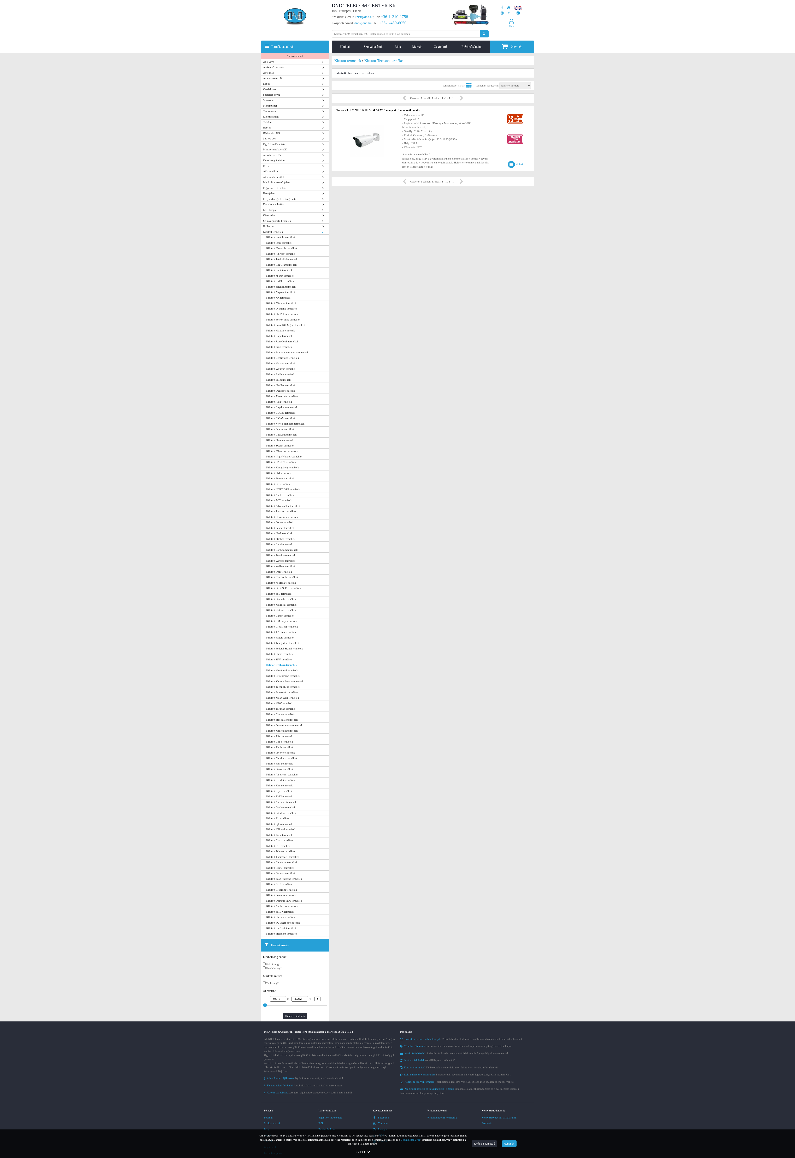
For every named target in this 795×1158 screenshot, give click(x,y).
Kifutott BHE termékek (279, 884)
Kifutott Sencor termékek (280, 527)
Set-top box (269, 138)
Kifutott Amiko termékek (280, 495)
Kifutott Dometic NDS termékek (284, 900)
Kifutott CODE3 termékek (280, 412)
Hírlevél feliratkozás (295, 1016)
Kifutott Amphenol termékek (282, 774)
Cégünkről (441, 46)
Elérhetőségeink (471, 46)
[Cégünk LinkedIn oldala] (518, 13)
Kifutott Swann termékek (280, 445)
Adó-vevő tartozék (273, 67)
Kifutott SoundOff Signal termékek (285, 324)
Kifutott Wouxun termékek (281, 368)
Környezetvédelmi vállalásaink (499, 1117)
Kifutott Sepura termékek (280, 429)
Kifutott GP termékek (278, 484)
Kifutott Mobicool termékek (282, 670)
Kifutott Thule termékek (279, 747)
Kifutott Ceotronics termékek (282, 357)
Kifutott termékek (273, 231)
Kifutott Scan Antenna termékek (284, 878)
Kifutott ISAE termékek (279, 533)
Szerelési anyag (272, 94)
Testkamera (269, 111)
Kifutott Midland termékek (281, 303)
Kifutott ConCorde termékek (282, 577)
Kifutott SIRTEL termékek (281, 286)
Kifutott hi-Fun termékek (280, 275)
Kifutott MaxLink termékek (281, 604)
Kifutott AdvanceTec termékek (283, 506)
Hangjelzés (269, 193)
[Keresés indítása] (484, 33)
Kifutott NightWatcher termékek (284, 456)
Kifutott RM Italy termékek (281, 621)
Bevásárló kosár (327, 1129)
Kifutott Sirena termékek (280, 440)
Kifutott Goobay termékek (281, 807)
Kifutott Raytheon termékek (282, 407)
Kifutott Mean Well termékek (282, 697)
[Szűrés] (315, 998)
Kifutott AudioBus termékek (282, 906)
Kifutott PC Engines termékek (283, 922)
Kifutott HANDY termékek (281, 462)
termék (516, 46)
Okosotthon (269, 215)
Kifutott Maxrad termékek (280, 363)
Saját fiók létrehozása (330, 1117)
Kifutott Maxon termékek (280, 330)
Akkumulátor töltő (273, 177)
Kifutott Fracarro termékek (281, 895)
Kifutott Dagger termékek (280, 390)
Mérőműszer (270, 105)
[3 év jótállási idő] (515, 115)
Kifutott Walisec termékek (280, 566)
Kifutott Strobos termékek (280, 538)
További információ (484, 1143)
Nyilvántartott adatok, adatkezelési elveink (304, 1078)
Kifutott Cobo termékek (279, 741)
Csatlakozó (269, 89)
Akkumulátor (270, 171)
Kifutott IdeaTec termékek (280, 385)
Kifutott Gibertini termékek (281, 889)
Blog (398, 46)
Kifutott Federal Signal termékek (284, 648)
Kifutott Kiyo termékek (279, 791)
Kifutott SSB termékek (279, 593)
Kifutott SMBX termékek (280, 911)
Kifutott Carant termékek (280, 615)
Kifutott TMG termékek (279, 796)
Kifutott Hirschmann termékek (283, 675)
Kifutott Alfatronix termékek (282, 396)
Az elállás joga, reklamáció (429, 1060)
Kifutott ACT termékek (279, 500)
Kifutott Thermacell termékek (282, 856)
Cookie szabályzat (411, 1139)
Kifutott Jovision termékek (281, 511)
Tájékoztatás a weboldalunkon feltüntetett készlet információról (451, 1067)
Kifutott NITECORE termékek (283, 489)
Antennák (268, 72)
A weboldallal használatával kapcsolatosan (303, 1085)
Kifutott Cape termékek (279, 335)
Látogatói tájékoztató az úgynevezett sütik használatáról (308, 1092)
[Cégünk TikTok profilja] (508, 13)
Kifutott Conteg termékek (280, 714)
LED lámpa (269, 209)
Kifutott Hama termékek (279, 653)
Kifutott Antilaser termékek (281, 802)
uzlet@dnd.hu (364, 17)
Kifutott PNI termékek (278, 473)
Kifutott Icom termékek (279, 242)
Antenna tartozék (272, 78)
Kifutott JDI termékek (278, 297)
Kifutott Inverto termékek (280, 752)
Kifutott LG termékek (278, 845)
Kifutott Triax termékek (279, 736)
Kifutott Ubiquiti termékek (281, 610)
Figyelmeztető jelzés (274, 188)
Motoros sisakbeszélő (275, 149)
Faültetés (487, 1123)
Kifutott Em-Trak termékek (281, 928)
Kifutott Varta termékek (279, 834)
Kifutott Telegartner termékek (282, 642)
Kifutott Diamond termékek (281, 308)
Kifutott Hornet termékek (280, 867)
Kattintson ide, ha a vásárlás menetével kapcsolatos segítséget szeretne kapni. (458, 1046)
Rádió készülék (272, 133)
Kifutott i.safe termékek (279, 270)
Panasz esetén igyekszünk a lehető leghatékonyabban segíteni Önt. (457, 1074)
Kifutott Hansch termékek (280, 917)
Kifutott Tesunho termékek (281, 708)
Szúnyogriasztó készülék (277, 220)
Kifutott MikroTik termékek (282, 730)
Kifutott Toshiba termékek (281, 555)
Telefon (267, 122)
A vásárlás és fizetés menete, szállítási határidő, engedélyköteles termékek (457, 1053)
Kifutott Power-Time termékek (283, 319)
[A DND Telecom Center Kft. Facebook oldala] (502, 7)
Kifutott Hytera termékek (280, 637)
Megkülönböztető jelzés (276, 182)
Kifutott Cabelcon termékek (282, 862)
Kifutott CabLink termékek (281, 434)
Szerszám (268, 100)
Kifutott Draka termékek (279, 769)
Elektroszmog (271, 116)
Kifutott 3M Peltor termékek (282, 314)
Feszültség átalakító (274, 160)
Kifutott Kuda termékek (279, 785)
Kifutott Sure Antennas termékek (284, 725)
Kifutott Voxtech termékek (281, 582)
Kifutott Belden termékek (280, 374)
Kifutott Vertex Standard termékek (285, 423)
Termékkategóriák (282, 46)
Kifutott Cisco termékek (279, 840)
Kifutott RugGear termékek (281, 264)
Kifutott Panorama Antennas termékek (287, 352)
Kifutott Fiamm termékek (280, 478)
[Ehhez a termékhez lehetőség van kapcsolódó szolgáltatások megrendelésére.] (515, 135)
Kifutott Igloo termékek (279, 824)
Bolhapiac (269, 226)
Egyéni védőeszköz (274, 144)
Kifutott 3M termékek (278, 379)
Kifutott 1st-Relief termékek (282, 259)
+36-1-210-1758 (394, 16)
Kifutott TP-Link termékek (281, 632)
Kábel (266, 83)
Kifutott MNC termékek (279, 703)
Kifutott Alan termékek (279, 401)
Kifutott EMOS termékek (280, 281)
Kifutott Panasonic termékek (282, 692)
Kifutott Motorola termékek (281, 248)
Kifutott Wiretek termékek (280, 560)
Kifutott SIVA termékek (279, 659)
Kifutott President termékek (281, 933)
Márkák (417, 46)
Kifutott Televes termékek (280, 851)
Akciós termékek (295, 56)
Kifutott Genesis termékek (280, 873)
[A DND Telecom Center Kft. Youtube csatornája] (508, 7)
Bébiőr (267, 127)
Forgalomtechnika (273, 204)
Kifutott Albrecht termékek (281, 253)
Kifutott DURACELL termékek (283, 588)
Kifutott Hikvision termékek (282, 516)
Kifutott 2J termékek (277, 818)
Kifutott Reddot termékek (280, 780)
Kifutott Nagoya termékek (280, 292)
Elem (266, 166)
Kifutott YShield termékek (281, 829)
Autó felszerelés (272, 155)
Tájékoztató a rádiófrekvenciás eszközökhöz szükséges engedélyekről (459, 1081)
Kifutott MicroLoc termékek (282, 451)
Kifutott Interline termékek (281, 813)
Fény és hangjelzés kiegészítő (279, 198)
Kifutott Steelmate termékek (282, 719)
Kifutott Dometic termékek (281, 599)
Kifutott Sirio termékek (279, 346)
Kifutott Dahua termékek (280, 522)
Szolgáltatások (373, 46)
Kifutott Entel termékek (279, 544)
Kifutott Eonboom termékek (282, 549)
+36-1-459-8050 (392, 22)
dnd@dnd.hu (363, 23)
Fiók (321, 1123)
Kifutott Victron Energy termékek (285, 681)
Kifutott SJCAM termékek (280, 418)
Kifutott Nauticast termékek (281, 758)
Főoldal (345, 46)
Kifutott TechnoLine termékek (283, 686)
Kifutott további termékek (280, 237)
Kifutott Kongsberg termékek (282, 467)
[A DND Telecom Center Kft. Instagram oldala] (502, 13)
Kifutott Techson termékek (281, 664)
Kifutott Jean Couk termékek (282, 341)
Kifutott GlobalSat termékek (282, 626)
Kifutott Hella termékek (279, 763)
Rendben (509, 1143)
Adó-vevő (268, 61)
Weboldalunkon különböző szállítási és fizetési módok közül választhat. (464, 1038)
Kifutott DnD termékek (279, 571)
